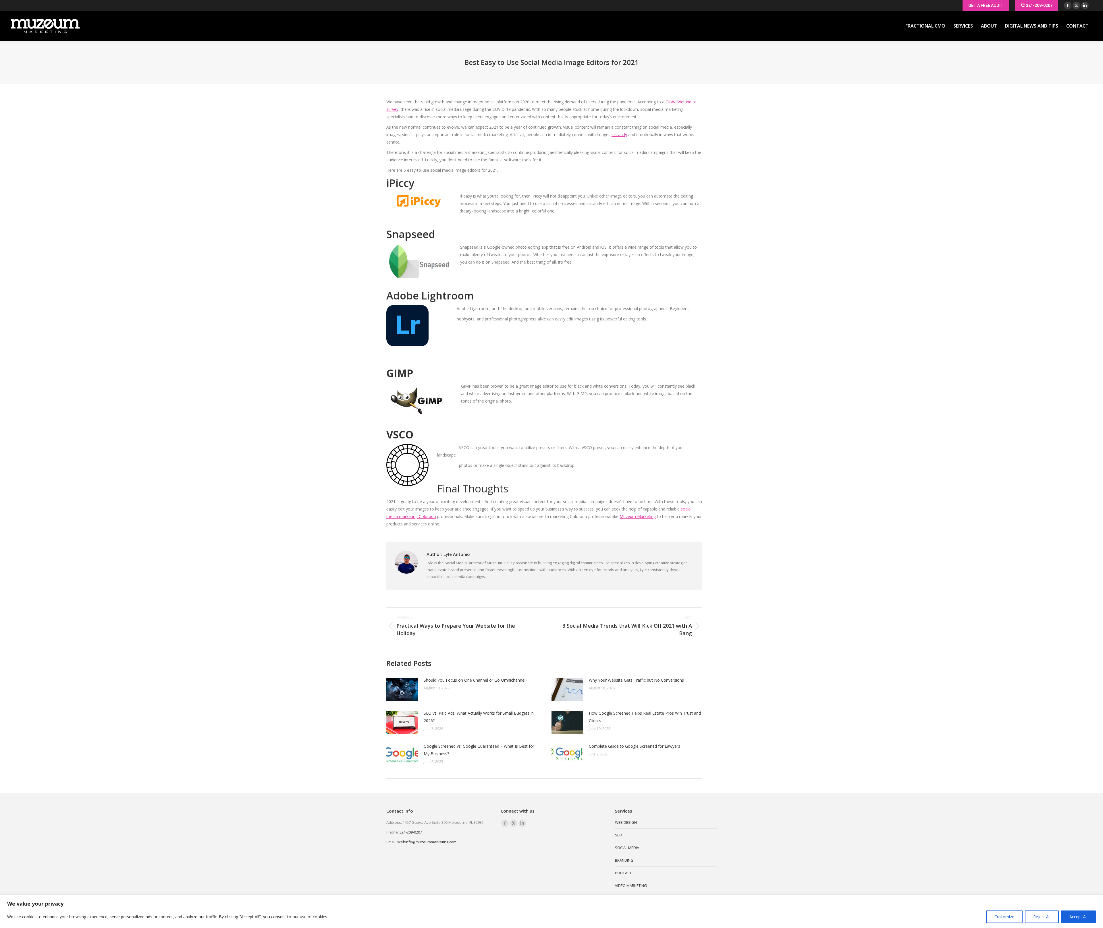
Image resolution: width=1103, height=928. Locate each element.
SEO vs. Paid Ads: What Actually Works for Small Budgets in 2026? (479, 716)
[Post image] (402, 689)
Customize (1004, 916)
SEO (618, 835)
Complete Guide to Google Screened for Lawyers (634, 746)
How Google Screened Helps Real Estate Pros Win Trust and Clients (645, 716)
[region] (551, 911)
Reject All (1041, 916)
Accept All (1078, 916)
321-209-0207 (411, 832)
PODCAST (623, 872)
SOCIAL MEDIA (627, 847)
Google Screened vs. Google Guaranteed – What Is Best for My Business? (479, 749)
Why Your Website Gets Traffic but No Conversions (636, 680)
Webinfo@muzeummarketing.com (426, 841)
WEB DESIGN (626, 822)
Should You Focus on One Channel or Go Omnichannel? (475, 680)
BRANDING (624, 860)
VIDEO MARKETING (631, 885)
